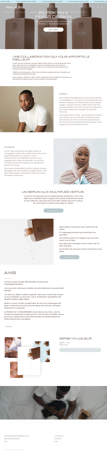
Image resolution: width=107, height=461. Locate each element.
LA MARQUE (58, 436)
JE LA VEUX (53, 210)
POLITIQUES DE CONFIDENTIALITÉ (16, 436)
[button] (93, 7)
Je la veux (53, 29)
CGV (6, 441)
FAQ (56, 441)
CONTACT (58, 438)
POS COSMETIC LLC (16, 449)
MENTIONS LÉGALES (11, 438)
